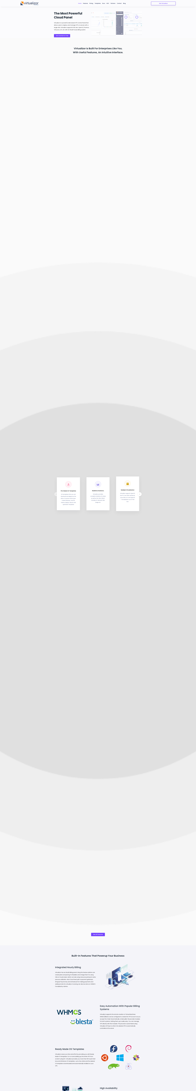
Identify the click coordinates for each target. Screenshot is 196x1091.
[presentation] (56, 494)
